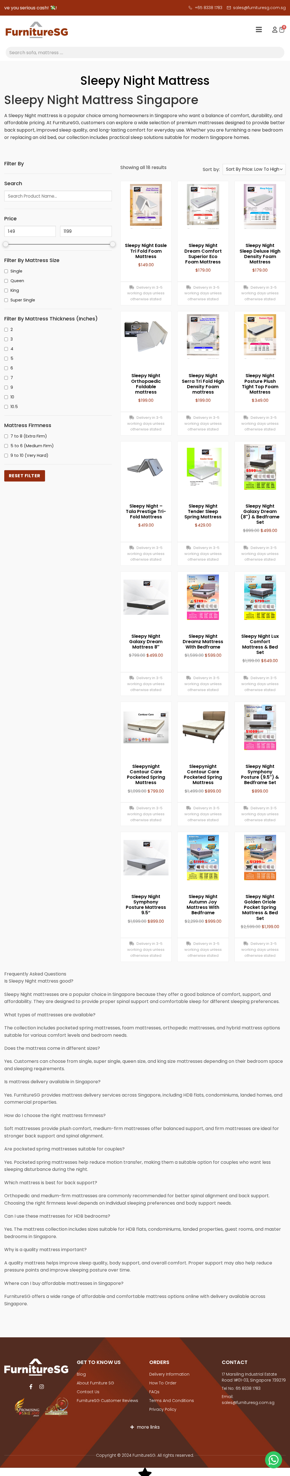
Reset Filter (24, 475)
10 (12, 397)
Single (16, 271)
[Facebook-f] (30, 1386)
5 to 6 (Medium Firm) (32, 446)
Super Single (22, 300)
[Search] (278, 52)
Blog (81, 1374)
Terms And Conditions (171, 1400)
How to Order (162, 1383)
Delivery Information (169, 1374)
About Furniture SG (95, 1383)
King (14, 290)
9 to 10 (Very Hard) (29, 455)
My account (272, 30)
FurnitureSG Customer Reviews (107, 1400)
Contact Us (88, 1392)
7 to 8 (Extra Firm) (28, 436)
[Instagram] (41, 1386)
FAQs (154, 1392)
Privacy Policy (162, 1409)
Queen (17, 281)
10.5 (14, 406)
